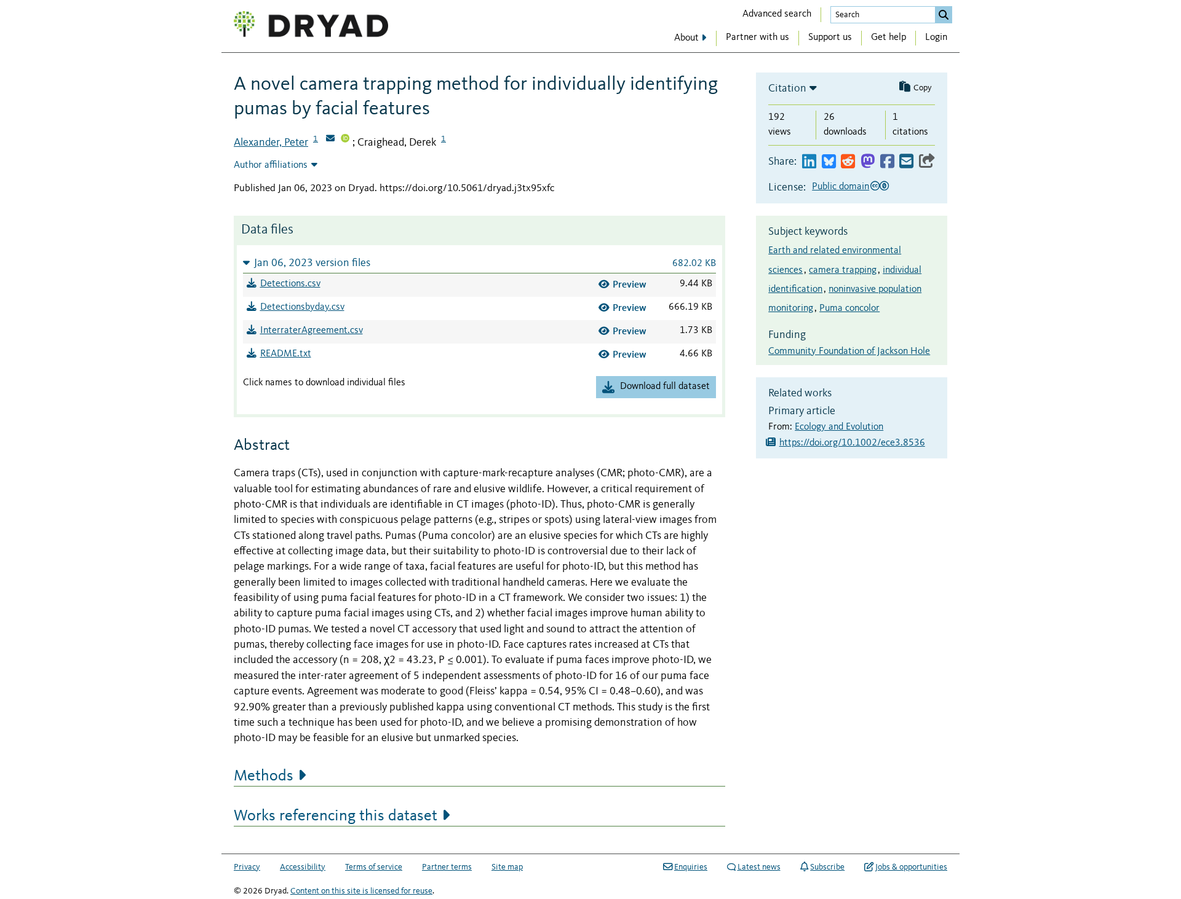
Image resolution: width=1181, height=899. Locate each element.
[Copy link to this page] (927, 162)
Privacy (247, 867)
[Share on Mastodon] (868, 162)
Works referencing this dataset (335, 816)
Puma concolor (849, 308)
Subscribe (827, 867)
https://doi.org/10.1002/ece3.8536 (852, 443)
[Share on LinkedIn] (809, 162)
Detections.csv (290, 284)
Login (936, 37)
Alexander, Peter (271, 142)
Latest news (759, 867)
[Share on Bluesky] (829, 162)
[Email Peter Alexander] (330, 139)
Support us (830, 37)
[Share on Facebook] (887, 162)
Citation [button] (787, 88)
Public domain (840, 187)
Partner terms (447, 867)
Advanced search (776, 14)
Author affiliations (271, 165)
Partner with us (757, 37)
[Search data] (943, 14)
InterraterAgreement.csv (311, 331)
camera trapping (843, 270)
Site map (507, 867)
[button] (479, 262)
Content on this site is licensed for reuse (361, 891)
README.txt (285, 354)
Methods (263, 776)
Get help (888, 37)
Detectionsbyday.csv (302, 307)
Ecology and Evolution (839, 427)
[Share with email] (906, 162)
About (686, 38)
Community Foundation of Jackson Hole (849, 351)
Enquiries (690, 867)
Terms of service (373, 867)
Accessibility (302, 867)
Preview (629, 284)
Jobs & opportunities (911, 867)
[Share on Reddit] (848, 162)
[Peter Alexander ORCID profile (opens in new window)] (345, 139)
